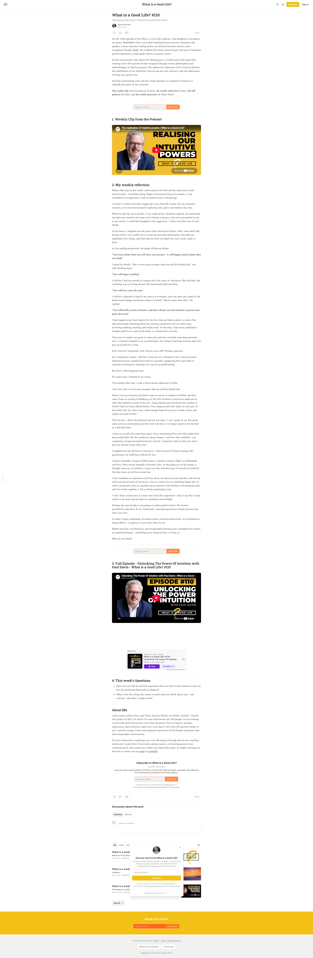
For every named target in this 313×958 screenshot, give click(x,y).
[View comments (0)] (120, 32)
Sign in (305, 4)
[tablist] (122, 814)
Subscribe (292, 4)
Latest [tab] (121, 845)
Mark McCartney (124, 25)
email (142, 751)
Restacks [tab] (128, 814)
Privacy (156, 940)
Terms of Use (168, 884)
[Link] (109, 119)
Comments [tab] (117, 814)
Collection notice (174, 940)
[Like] (114, 32)
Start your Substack (150, 947)
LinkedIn (153, 751)
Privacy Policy (175, 886)
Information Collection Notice (156, 886)
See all (117, 903)
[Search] (277, 4)
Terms (163, 940)
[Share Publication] (282, 4)
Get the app (168, 947)
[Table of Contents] (2, 479)
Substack (144, 953)
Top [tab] (114, 845)
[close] (180, 847)
